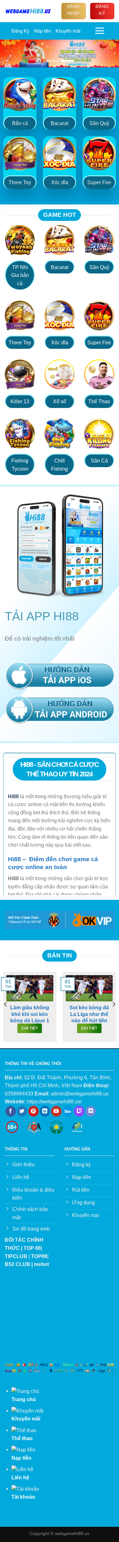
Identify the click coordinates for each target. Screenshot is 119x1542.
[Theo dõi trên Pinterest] (33, 1111)
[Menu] (99, 30)
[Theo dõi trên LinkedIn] (45, 1111)
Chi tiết (29, 1028)
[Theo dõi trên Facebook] (10, 1111)
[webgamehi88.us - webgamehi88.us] (28, 11)
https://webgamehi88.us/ (54, 1101)
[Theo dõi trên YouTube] (56, 1111)
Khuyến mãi (68, 31)
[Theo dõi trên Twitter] (22, 1111)
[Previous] (6, 1004)
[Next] (113, 1004)
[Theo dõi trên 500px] (68, 1111)
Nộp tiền (42, 31)
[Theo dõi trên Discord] (90, 1111)
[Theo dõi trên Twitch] (79, 1111)
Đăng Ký (20, 31)
